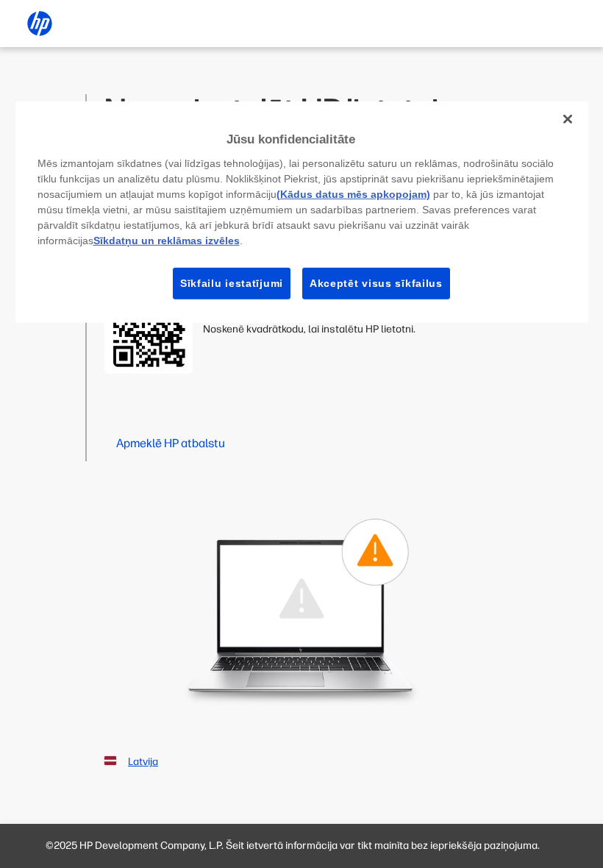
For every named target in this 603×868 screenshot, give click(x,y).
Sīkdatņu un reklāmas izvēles (166, 240)
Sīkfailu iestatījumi (231, 282)
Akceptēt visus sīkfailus (376, 282)
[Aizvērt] (568, 119)
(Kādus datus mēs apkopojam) (353, 193)
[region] (301, 212)
